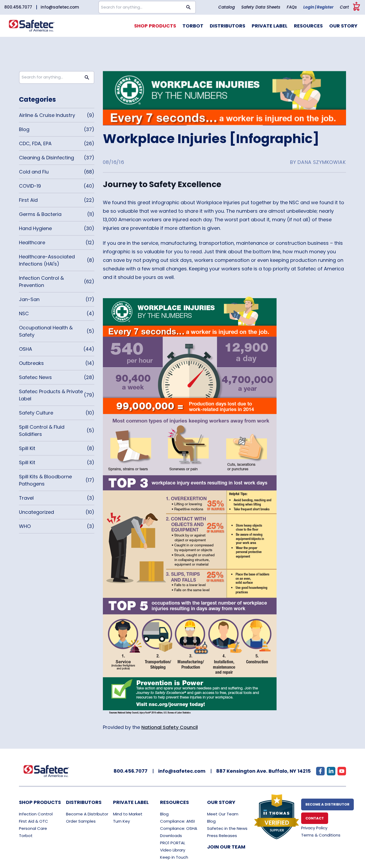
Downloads (171, 835)
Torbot (193, 25)
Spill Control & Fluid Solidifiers (41, 430)
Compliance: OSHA (178, 828)
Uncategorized (36, 512)
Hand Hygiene (35, 228)
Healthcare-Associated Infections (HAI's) (47, 260)
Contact (314, 818)
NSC (24, 313)
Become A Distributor (87, 814)
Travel (26, 498)
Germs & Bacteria (40, 214)
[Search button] (188, 7)
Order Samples (81, 821)
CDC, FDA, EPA (35, 143)
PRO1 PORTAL (172, 843)
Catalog (226, 7)
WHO (25, 526)
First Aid (28, 200)
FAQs (292, 7)
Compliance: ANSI (177, 821)
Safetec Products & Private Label (51, 395)
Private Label (270, 25)
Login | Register (318, 7)
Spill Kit (27, 448)
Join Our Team (226, 846)
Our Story (343, 25)
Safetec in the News (227, 828)
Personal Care (33, 828)
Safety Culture (36, 412)
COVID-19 (30, 186)
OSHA (25, 349)
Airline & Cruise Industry (47, 115)
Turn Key (121, 821)
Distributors (227, 25)
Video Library (172, 850)
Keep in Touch (174, 857)
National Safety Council (169, 727)
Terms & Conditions (320, 835)
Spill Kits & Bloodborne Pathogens (45, 480)
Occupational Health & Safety (46, 331)
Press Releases (222, 835)
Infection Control (36, 814)
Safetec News (35, 377)
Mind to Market (127, 814)
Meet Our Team (222, 814)
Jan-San (29, 299)
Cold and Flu (34, 171)
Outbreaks (31, 363)
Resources (308, 25)
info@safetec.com (60, 7)
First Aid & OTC (33, 821)
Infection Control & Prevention (41, 282)
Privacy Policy (314, 828)
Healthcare (32, 242)
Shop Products (155, 25)
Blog (24, 129)
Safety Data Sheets (260, 7)
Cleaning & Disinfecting (46, 157)
